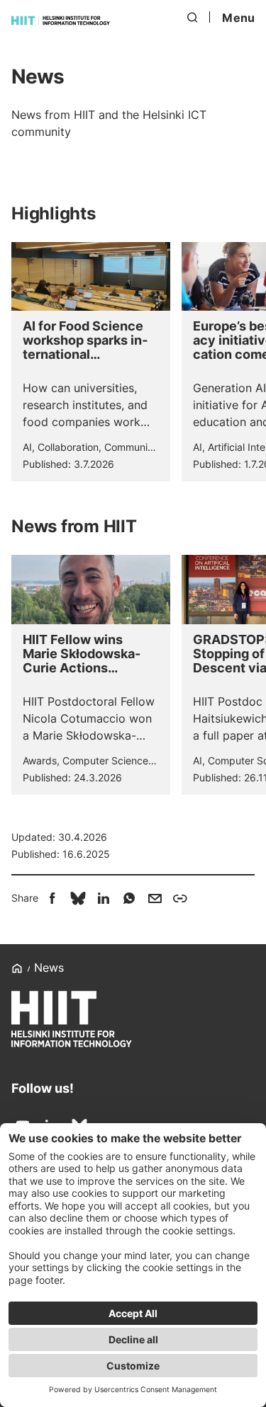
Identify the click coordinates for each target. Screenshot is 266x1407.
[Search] (193, 17)
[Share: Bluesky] (78, 898)
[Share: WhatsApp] (129, 898)
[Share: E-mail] (154, 898)
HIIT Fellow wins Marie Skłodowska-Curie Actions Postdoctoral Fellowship (81, 654)
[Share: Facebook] (52, 898)
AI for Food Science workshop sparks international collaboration (85, 340)
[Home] (60, 20)
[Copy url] (180, 898)
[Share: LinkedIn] (103, 898)
